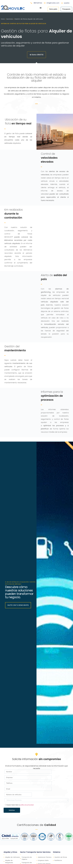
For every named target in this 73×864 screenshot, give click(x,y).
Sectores (9, 19)
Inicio (3, 19)
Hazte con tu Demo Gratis (18, 605)
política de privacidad (27, 805)
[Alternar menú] (41, 8)
